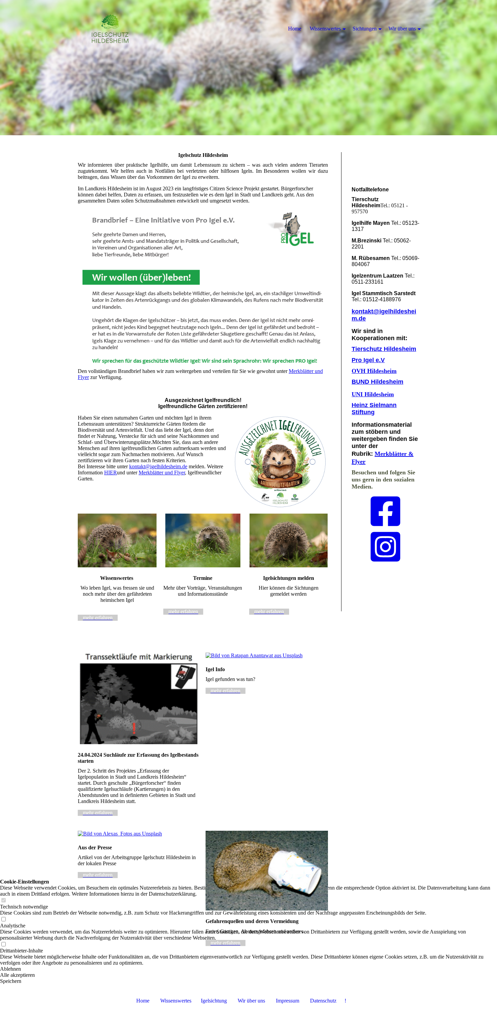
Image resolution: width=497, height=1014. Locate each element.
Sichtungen (365, 28)
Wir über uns (251, 1001)
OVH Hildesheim (374, 371)
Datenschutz (323, 1001)
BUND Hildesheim (377, 381)
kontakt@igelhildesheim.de (158, 466)
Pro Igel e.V (368, 360)
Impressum (293, 1001)
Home (142, 1001)
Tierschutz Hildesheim (384, 349)
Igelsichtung (214, 1001)
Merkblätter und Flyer (162, 472)
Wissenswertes (175, 1001)
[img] (248, 67)
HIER (110, 472)
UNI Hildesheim (373, 394)
